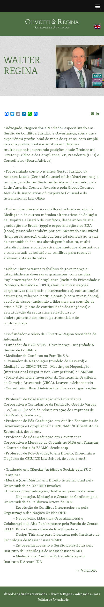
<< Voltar (86, 570)
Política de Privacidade (52, 599)
